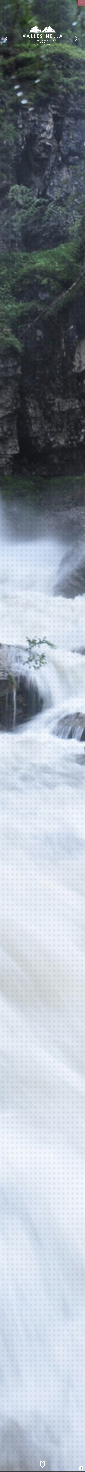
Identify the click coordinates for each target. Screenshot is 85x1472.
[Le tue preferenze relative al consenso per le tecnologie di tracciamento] (81, 1468)
